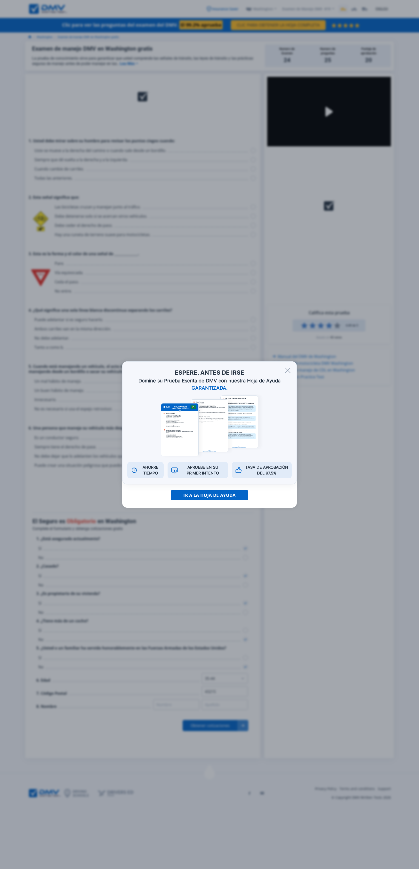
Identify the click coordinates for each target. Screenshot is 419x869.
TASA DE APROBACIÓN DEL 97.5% (266, 470)
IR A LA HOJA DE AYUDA (209, 495)
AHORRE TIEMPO (150, 470)
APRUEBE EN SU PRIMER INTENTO (203, 470)
